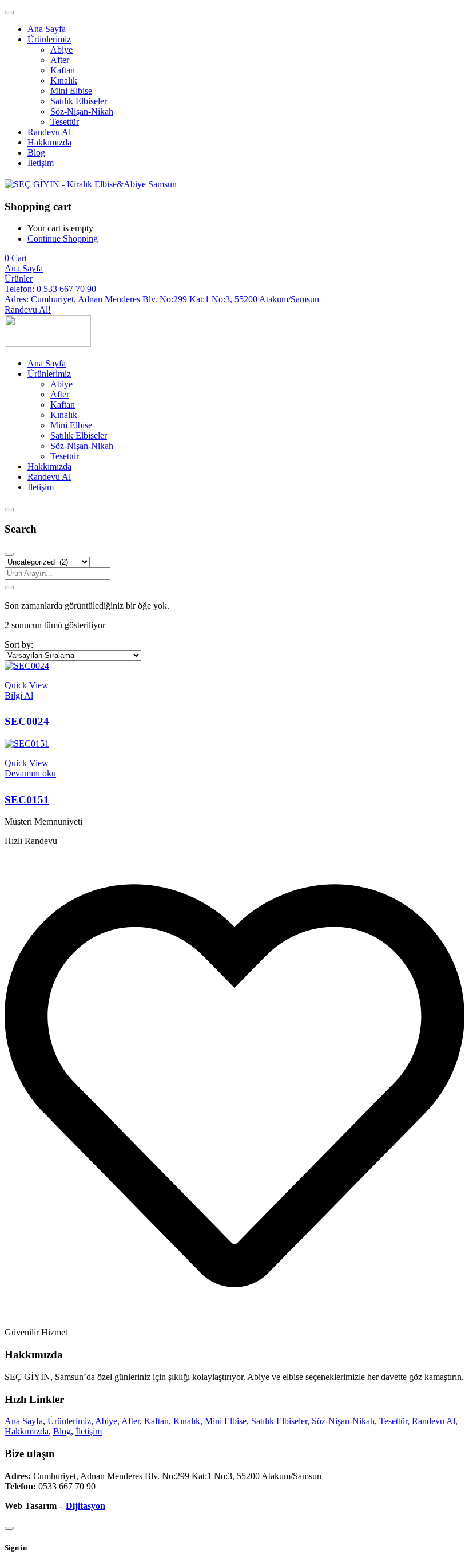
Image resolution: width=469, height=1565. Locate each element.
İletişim (88, 1431)
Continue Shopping (62, 238)
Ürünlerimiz (69, 1421)
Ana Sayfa (24, 1421)
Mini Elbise (226, 1421)
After (130, 1421)
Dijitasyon (85, 1506)
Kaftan (156, 1421)
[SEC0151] (27, 743)
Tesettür (393, 1421)
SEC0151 (27, 800)
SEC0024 (27, 721)
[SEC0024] (27, 666)
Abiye (106, 1421)
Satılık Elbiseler (279, 1421)
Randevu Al (433, 1421)
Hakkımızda (27, 1431)
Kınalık (186, 1421)
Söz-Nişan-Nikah (343, 1421)
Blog (62, 1431)
